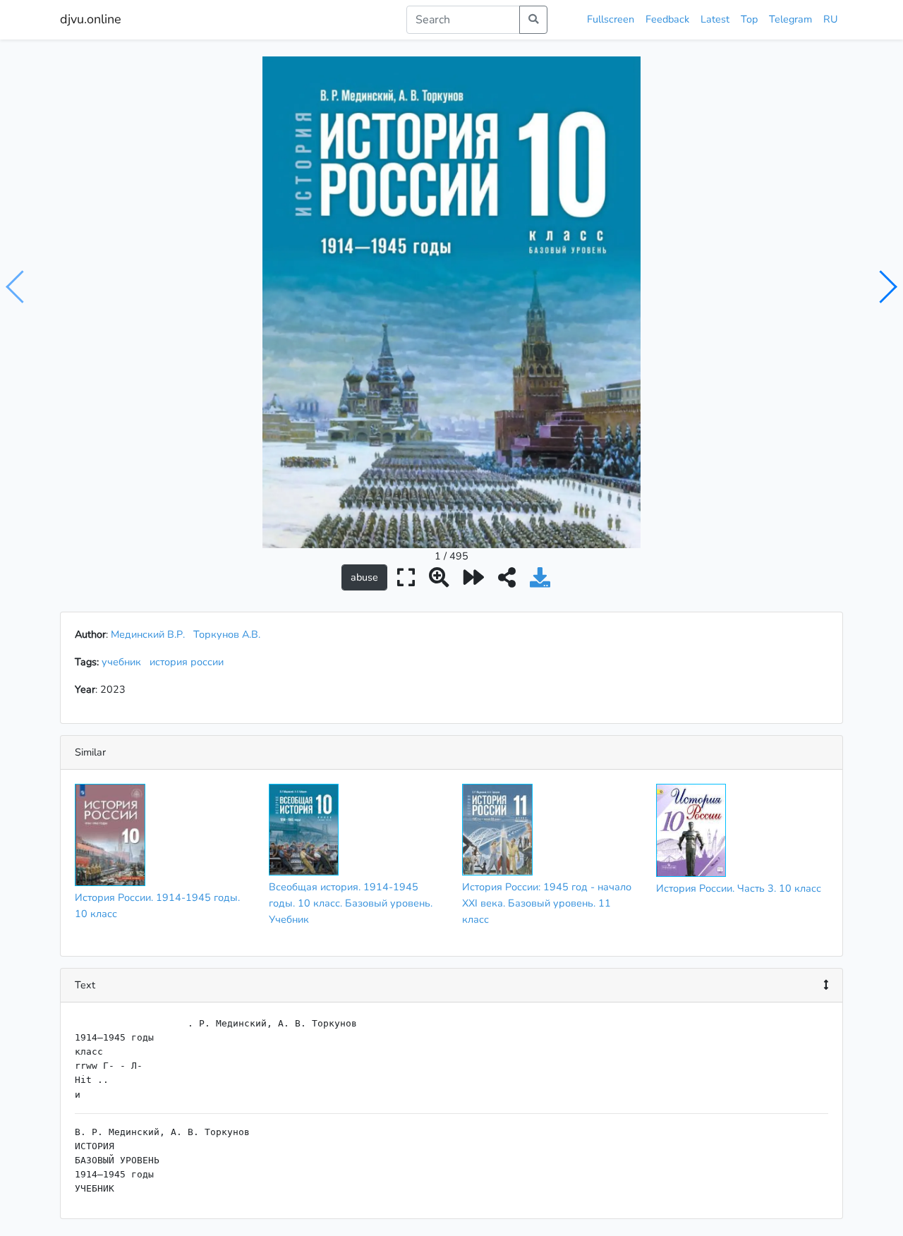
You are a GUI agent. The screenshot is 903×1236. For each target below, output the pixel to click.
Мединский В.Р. (148, 634)
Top (749, 19)
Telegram (790, 19)
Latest (715, 19)
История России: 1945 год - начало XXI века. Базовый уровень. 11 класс (546, 903)
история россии (189, 662)
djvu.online (90, 19)
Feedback (667, 19)
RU (830, 19)
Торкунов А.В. (226, 634)
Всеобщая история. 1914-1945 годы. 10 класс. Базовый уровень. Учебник (350, 903)
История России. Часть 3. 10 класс (738, 888)
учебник (124, 662)
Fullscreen (610, 19)
